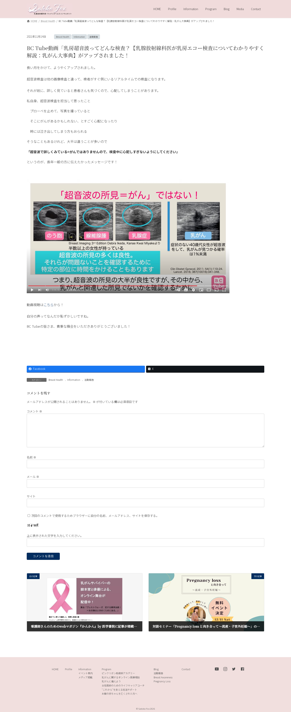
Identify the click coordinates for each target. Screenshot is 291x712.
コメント (34, 411)
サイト (31, 496)
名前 (31, 457)
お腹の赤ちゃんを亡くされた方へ (119, 693)
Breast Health (62, 36)
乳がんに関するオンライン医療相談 (121, 677)
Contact (186, 669)
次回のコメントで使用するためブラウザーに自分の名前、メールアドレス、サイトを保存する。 (95, 515)
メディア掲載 (85, 677)
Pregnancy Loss (162, 681)
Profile (68, 669)
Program (106, 669)
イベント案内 (85, 673)
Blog (156, 669)
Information (79, 36)
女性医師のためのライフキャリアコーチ (123, 685)
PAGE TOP (281, 687)
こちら (49, 304)
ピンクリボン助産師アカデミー (118, 673)
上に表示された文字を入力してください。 (55, 536)
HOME (55, 669)
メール (33, 476)
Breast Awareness (163, 677)
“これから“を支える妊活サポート (119, 689)
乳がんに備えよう (111, 681)
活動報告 (93, 36)
